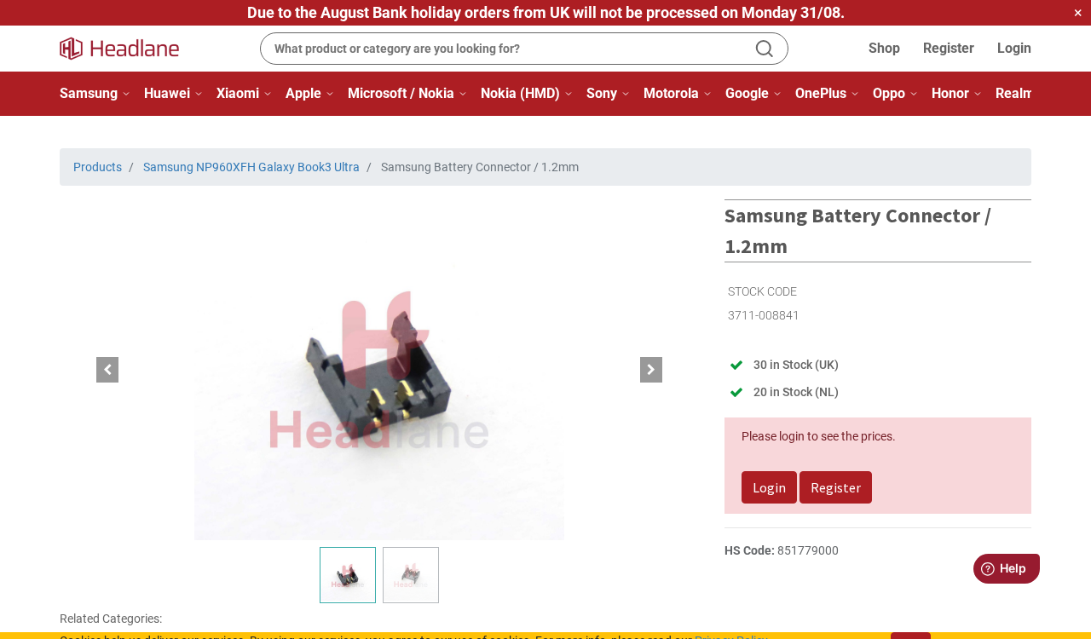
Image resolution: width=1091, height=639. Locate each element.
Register (948, 48)
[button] (108, 369)
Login (1014, 48)
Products (97, 167)
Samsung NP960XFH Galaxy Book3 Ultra (251, 167)
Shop (884, 48)
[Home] (129, 48)
